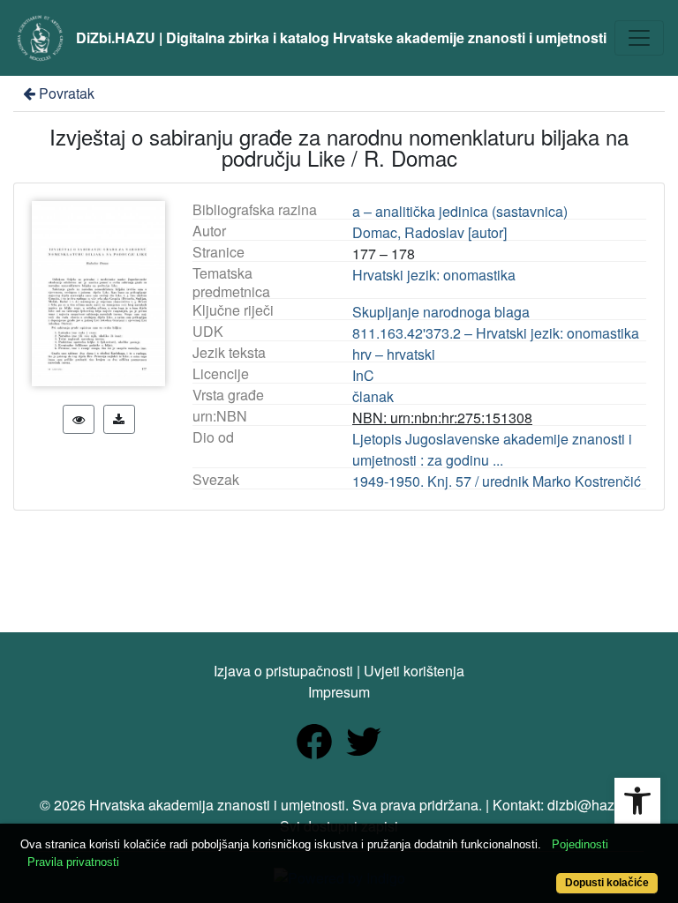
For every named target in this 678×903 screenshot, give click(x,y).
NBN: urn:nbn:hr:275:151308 (442, 417)
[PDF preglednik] (78, 419)
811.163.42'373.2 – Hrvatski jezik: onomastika (495, 333)
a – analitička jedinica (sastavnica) (460, 211)
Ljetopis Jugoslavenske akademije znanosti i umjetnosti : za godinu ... (492, 449)
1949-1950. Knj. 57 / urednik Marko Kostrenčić (496, 481)
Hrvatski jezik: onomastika (434, 275)
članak (373, 396)
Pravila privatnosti (73, 862)
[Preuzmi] (119, 419)
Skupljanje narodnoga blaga (441, 312)
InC (363, 375)
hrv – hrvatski (393, 354)
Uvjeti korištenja (414, 670)
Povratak (66, 93)
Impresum (339, 692)
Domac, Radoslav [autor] (429, 232)
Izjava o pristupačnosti (283, 670)
